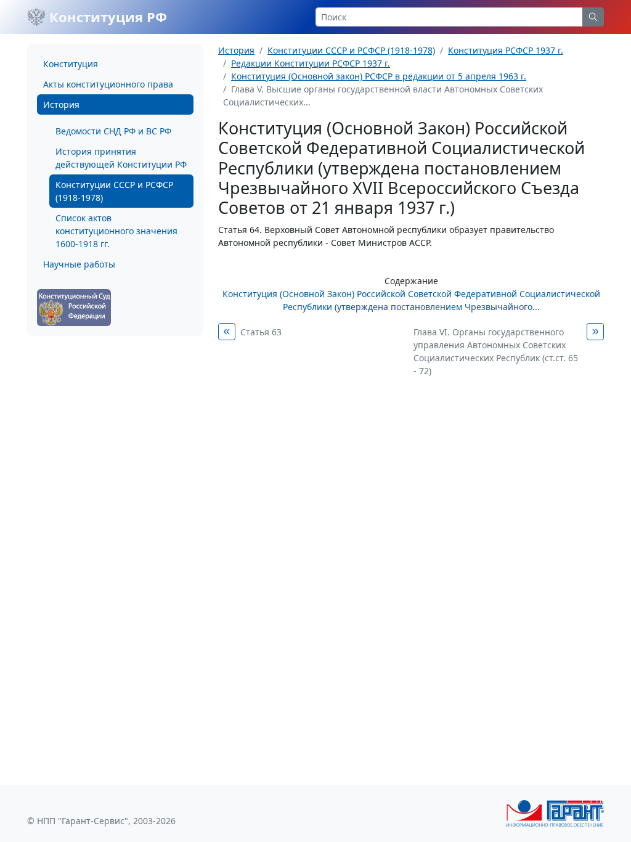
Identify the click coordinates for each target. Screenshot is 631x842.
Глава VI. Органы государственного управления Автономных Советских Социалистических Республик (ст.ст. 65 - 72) (495, 351)
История (61, 104)
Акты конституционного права (108, 84)
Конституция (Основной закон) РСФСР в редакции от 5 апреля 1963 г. (378, 76)
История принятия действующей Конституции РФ (121, 157)
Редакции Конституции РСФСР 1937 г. (310, 63)
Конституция (70, 64)
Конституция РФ (106, 16)
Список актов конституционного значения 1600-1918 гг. (116, 231)
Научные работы (79, 264)
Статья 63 (261, 332)
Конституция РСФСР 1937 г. (505, 50)
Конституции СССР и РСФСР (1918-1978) (114, 191)
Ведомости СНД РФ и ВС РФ (113, 131)
